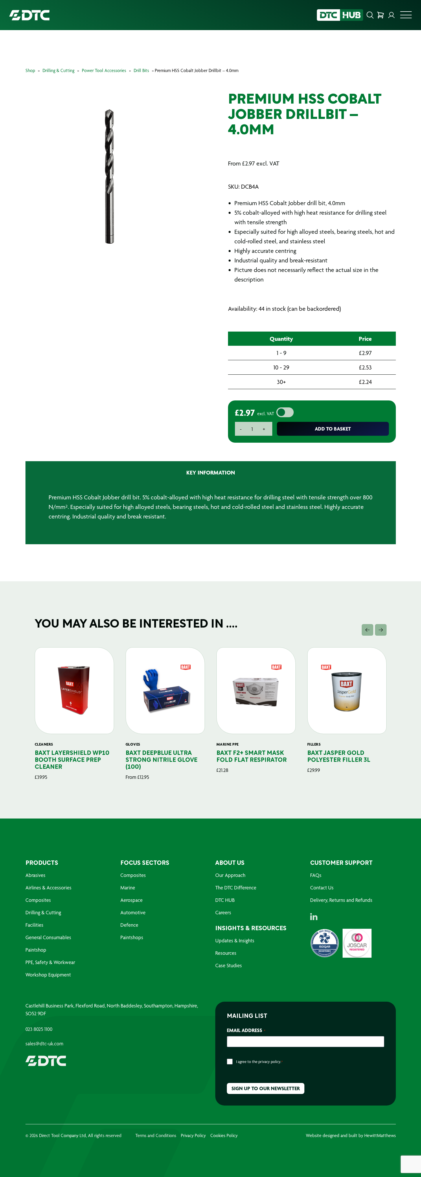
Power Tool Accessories (104, 70)
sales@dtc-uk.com (44, 1043)
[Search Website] (370, 15)
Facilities (34, 925)
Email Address (246, 1030)
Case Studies (228, 965)
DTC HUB (225, 900)
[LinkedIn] (313, 916)
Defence (129, 925)
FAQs (315, 875)
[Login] (391, 15)
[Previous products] (367, 630)
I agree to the (259, 1061)
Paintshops (131, 937)
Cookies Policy (224, 1135)
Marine (127, 887)
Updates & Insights (234, 940)
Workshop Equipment (48, 975)
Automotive (133, 912)
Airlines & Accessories (48, 887)
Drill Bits (141, 70)
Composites (38, 900)
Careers (223, 912)
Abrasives (35, 875)
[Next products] (381, 630)
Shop (30, 70)
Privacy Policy (193, 1135)
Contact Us (322, 887)
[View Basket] (380, 15)
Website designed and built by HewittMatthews (351, 1135)
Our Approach (230, 875)
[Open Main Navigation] (406, 16)
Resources (225, 953)
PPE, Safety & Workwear (50, 962)
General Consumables (48, 937)
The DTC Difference (235, 887)
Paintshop (35, 950)
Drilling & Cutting (58, 70)
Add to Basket (333, 429)
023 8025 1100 (38, 1029)
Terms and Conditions (155, 1135)
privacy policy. (269, 1061)
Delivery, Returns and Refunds (341, 900)
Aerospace (131, 900)
